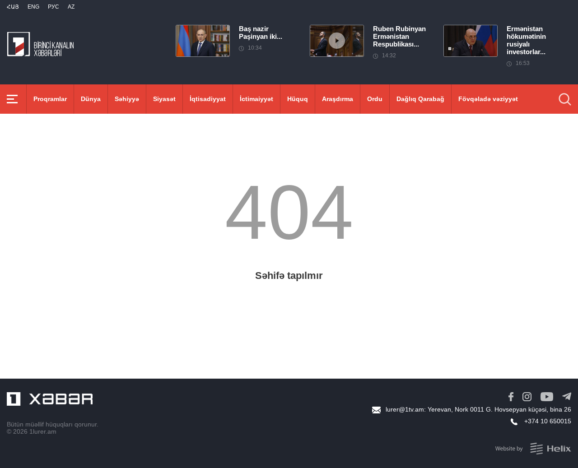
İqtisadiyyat (208, 98)
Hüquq (297, 98)
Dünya (91, 98)
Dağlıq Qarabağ (420, 98)
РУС (53, 7)
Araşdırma (337, 98)
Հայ (13, 7)
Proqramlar (50, 98)
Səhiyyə (127, 98)
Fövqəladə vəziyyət (488, 98)
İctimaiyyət (256, 98)
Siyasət (164, 98)
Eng (33, 7)
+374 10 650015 (547, 421)
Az (71, 7)
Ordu (374, 98)
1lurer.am (42, 431)
